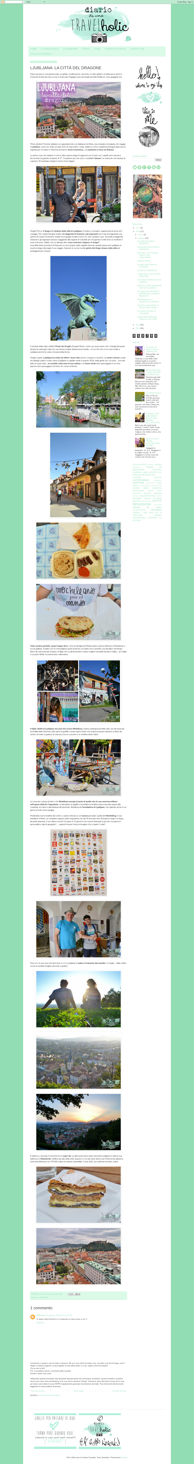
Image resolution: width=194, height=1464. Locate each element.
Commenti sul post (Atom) (49, 1395)
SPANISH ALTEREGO (115, 49)
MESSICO (136, 496)
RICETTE (157, 501)
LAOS (159, 491)
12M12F (151, 464)
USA (160, 518)
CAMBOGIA (137, 472)
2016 (138, 231)
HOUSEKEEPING (144, 485)
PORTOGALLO (146, 501)
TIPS (151, 513)
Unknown (41, 1315)
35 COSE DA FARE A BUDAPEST (146, 242)
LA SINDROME (70, 49)
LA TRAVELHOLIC (50, 49)
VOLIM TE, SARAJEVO (147, 270)
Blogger (124, 1457)
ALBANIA (158, 465)
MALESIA (158, 493)
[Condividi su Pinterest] (79, 1294)
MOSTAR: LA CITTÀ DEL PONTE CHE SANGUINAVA (147, 255)
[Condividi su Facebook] (76, 1294)
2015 (138, 325)
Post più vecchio (119, 1391)
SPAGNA (136, 507)
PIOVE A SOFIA (143, 261)
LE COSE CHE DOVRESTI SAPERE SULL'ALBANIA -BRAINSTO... (149, 293)
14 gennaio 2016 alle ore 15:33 (59, 1315)
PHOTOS (136, 501)
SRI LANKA (154, 507)
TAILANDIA (156, 510)
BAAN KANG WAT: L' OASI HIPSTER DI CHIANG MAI (153, 372)
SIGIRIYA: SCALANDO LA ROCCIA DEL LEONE (148, 306)
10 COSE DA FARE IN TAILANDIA (146, 312)
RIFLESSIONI (142, 504)
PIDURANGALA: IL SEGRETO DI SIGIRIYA (148, 300)
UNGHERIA (152, 518)
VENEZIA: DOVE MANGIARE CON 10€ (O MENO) (149, 287)
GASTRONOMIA (141, 480)
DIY (160, 472)
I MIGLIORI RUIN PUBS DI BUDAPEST (148, 248)
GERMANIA (158, 480)
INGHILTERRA (138, 491)
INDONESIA (157, 488)
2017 (138, 228)
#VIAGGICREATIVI (140, 465)
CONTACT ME (137, 49)
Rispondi (40, 1323)
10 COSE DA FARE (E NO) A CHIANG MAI (152, 349)
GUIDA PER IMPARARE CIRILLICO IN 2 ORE (147, 318)
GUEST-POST (150, 483)
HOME (33, 49)
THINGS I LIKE (140, 513)
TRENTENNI (137, 515)
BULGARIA (157, 470)
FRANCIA (158, 478)
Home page (78, 1391)
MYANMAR (137, 499)
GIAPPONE (138, 483)
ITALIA (150, 491)
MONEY (159, 496)
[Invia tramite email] (69, 1294)
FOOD (97, 49)
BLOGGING (137, 467)
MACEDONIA (137, 493)
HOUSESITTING (156, 485)
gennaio (141, 238)
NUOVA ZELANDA (153, 498)
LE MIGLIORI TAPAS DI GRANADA (147, 266)
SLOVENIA (43, 1298)
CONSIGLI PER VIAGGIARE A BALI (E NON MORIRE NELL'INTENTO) (153, 418)
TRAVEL (86, 49)
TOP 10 (158, 513)
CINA (145, 472)
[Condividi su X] (74, 1294)
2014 (138, 328)
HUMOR (136, 488)
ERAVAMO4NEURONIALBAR (144, 475)
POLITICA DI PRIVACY (41, 54)
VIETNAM (136, 520)
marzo (141, 234)
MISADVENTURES (147, 496)
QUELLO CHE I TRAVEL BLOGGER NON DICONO (153, 442)
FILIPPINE (137, 478)
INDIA (145, 488)
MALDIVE (147, 493)
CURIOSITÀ (153, 472)
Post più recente (37, 1391)
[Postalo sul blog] (71, 1294)
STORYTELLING (139, 510)
